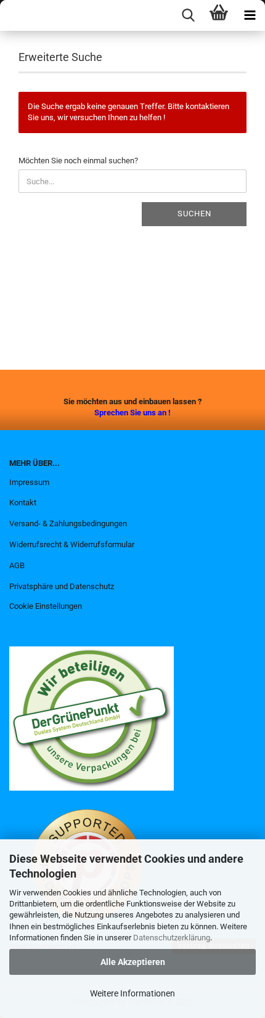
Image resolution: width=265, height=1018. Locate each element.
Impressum (29, 482)
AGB (17, 565)
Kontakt (22, 502)
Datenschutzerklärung (171, 937)
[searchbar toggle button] (188, 15)
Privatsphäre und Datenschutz (61, 586)
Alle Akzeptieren (132, 962)
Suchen (194, 213)
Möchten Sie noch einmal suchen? (78, 160)
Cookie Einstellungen (45, 606)
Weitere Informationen (132, 993)
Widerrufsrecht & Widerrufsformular (71, 544)
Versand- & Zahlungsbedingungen (68, 523)
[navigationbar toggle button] (249, 15)
